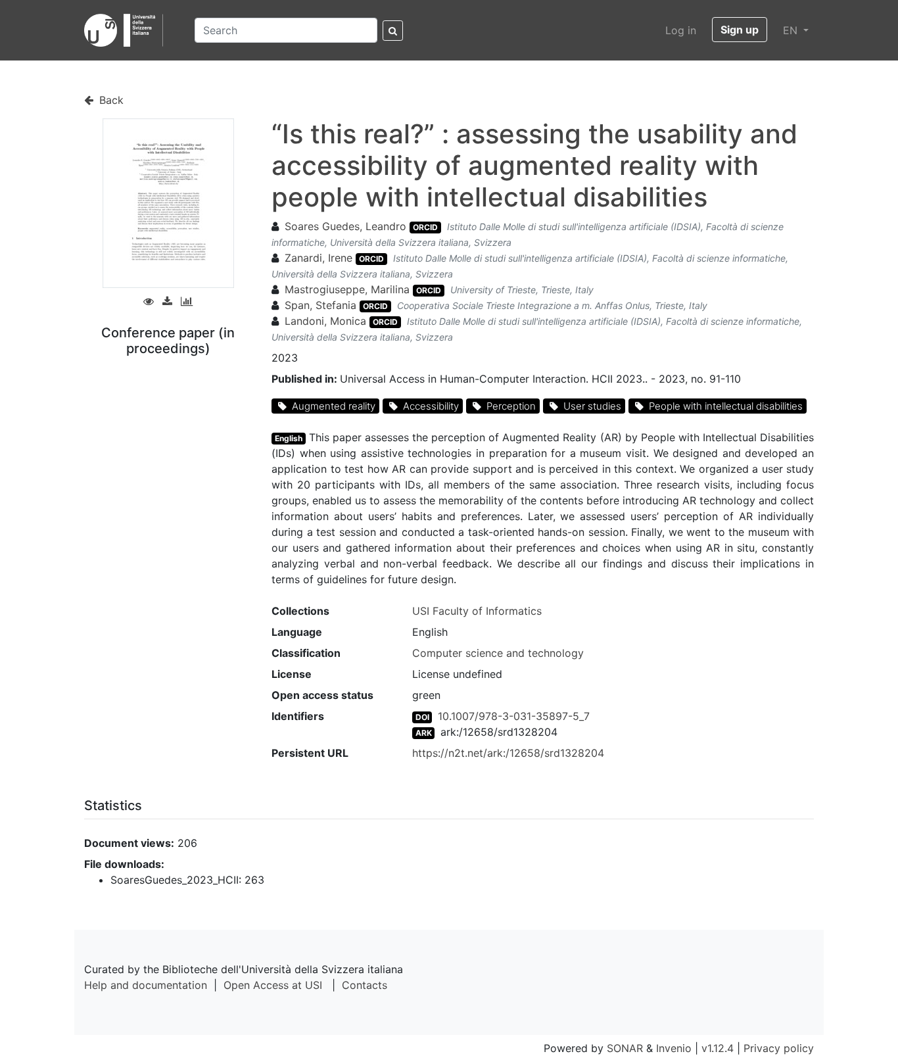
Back (110, 100)
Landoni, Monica (325, 320)
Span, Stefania (320, 305)
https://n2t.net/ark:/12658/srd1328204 (508, 752)
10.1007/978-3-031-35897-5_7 (514, 716)
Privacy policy (779, 1048)
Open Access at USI (273, 985)
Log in (680, 30)
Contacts (364, 985)
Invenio (674, 1048)
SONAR (625, 1048)
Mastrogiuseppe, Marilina (347, 289)
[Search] (393, 30)
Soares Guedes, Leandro (345, 226)
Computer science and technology (498, 653)
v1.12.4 (717, 1048)
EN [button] (792, 30)
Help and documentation (145, 985)
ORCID (425, 227)
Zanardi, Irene (318, 257)
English (288, 438)
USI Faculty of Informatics (477, 610)
